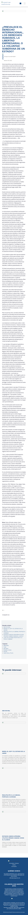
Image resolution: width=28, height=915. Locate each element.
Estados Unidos (7, 650)
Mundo (5, 651)
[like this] (2, 610)
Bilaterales (6, 645)
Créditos (14, 865)
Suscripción (14, 866)
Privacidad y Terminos (14, 863)
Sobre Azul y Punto (8, 653)
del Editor (6, 648)
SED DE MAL (7, 627)
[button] (20, 3)
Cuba (5, 647)
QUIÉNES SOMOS (14, 871)
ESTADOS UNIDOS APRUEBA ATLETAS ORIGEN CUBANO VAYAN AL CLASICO (13, 837)
